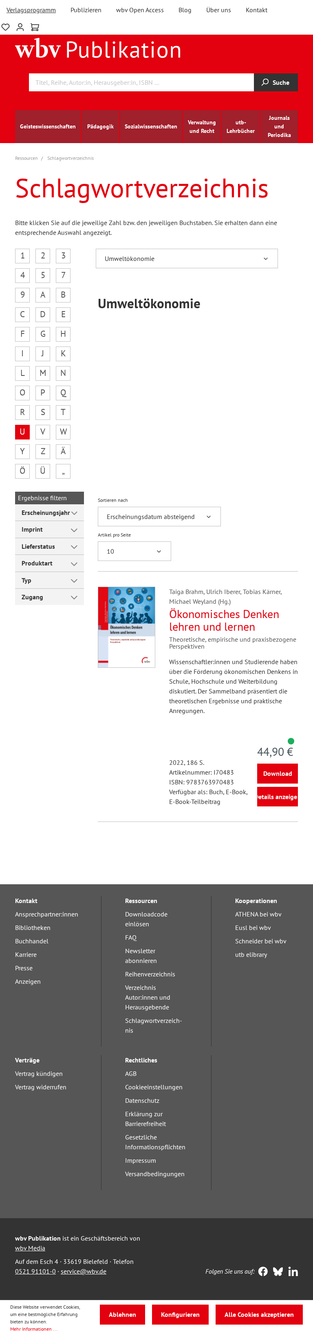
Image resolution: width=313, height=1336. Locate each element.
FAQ (131, 937)
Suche (281, 82)
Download (277, 773)
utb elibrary (251, 954)
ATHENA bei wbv (258, 914)
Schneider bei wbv (261, 941)
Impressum (140, 1160)
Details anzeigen (277, 797)
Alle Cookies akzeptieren (259, 1314)
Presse (24, 968)
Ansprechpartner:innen (46, 914)
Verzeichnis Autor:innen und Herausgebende (147, 997)
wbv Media (30, 1248)
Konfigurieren (180, 1314)
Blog (185, 10)
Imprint (32, 529)
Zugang (32, 597)
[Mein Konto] (20, 26)
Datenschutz (142, 1100)
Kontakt (256, 10)
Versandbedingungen (155, 1174)
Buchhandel (31, 941)
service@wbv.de (83, 1271)
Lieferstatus (38, 546)
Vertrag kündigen (39, 1073)
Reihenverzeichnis (150, 974)
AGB (131, 1073)
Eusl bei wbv (253, 927)
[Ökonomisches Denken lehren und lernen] (126, 627)
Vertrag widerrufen (40, 1087)
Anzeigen (28, 981)
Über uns (218, 10)
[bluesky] (276, 1272)
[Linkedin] (291, 1272)
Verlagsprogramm (31, 10)
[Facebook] (261, 1272)
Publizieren (86, 10)
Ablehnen (122, 1314)
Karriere (26, 954)
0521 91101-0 (35, 1271)
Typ (26, 580)
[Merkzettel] (5, 26)
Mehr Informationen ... (33, 1329)
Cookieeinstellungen (154, 1087)
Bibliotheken (33, 927)
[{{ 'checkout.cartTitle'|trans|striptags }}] (34, 27)
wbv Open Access (140, 10)
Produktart (37, 563)
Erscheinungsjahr (46, 512)
